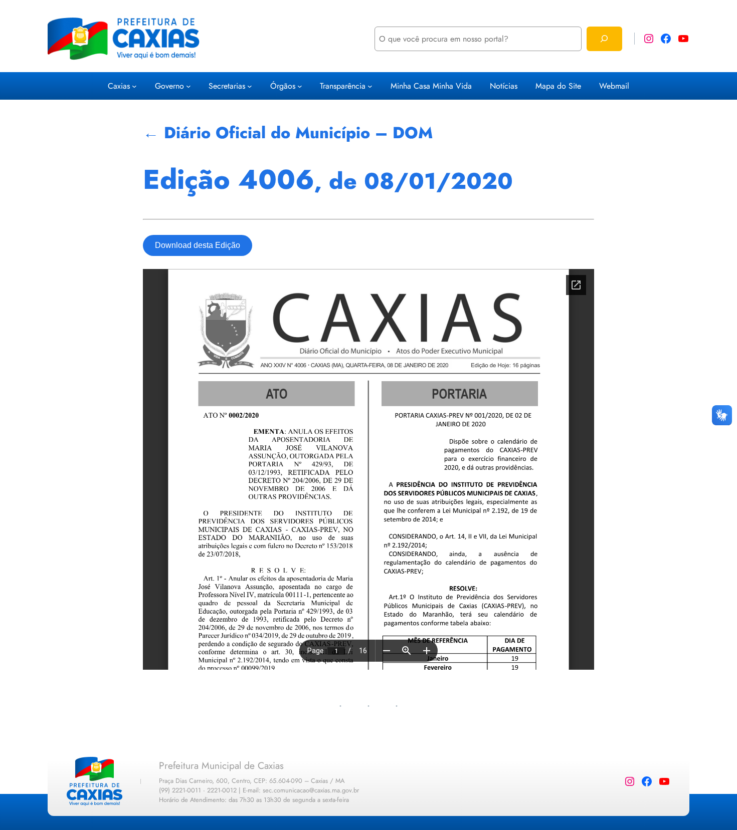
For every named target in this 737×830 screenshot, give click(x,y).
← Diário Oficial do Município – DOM (288, 132)
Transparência (342, 86)
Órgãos (282, 86)
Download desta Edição (197, 245)
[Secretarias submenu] (249, 86)
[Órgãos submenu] (299, 86)
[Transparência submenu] (370, 86)
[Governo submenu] (188, 86)
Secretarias (227, 86)
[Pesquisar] (604, 39)
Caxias (119, 86)
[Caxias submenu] (134, 86)
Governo (169, 86)
